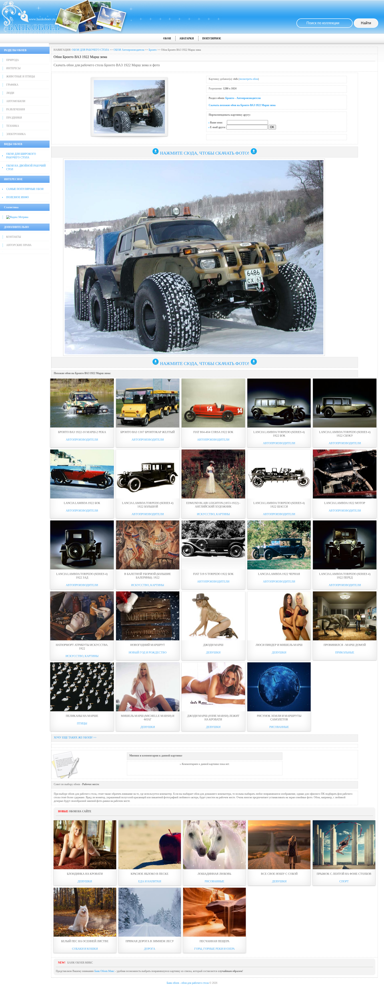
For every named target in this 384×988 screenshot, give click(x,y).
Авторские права (19, 245)
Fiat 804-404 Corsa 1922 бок (213, 432)
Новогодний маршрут (147, 645)
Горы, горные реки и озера (214, 948)
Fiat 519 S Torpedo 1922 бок (213, 574)
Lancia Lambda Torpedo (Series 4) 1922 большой (147, 504)
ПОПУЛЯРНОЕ (211, 38)
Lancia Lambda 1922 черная (279, 574)
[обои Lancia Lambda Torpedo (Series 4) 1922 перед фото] (344, 544)
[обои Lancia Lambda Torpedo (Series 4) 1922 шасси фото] (279, 474)
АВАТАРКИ (186, 38)
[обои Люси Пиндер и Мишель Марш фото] (279, 615)
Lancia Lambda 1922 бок (82, 503)
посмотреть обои (248, 79)
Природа (12, 60)
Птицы (82, 723)
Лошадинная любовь (214, 873)
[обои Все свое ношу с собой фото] (279, 844)
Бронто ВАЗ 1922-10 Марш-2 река (82, 432)
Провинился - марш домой (345, 645)
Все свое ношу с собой (279, 873)
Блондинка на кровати (85, 873)
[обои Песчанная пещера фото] (214, 912)
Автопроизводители (248, 98)
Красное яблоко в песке (149, 873)
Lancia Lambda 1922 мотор (344, 503)
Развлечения (15, 109)
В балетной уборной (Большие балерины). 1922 (147, 575)
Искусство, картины (213, 514)
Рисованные (279, 727)
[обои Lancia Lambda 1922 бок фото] (82, 474)
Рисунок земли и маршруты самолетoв (279, 717)
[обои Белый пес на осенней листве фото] (85, 912)
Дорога (149, 948)
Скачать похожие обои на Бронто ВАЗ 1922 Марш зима (242, 105)
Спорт (344, 881)
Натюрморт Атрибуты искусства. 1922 (82, 646)
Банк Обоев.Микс (104, 971)
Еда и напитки (149, 881)
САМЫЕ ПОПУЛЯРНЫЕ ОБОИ (25, 189)
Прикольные (344, 652)
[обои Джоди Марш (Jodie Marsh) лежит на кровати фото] (213, 686)
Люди (10, 93)
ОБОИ (167, 38)
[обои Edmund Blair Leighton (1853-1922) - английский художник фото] (213, 474)
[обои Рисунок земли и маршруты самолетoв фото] (279, 686)
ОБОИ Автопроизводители (129, 49)
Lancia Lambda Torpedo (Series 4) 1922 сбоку (344, 433)
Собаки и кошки (85, 948)
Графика (12, 84)
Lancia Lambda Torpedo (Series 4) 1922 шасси (279, 504)
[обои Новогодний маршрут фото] (148, 615)
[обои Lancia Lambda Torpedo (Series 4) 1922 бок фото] (279, 403)
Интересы (13, 68)
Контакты (13, 236)
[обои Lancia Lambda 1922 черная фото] (279, 544)
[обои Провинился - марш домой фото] (344, 615)
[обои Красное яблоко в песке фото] (149, 844)
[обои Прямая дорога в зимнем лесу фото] (149, 912)
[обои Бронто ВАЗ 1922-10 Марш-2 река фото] (82, 403)
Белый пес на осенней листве (84, 941)
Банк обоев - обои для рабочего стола (188, 982)
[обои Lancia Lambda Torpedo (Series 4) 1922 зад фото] (82, 544)
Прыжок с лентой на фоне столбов (344, 873)
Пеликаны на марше (82, 716)
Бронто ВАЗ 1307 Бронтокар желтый (147, 432)
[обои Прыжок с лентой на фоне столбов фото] (344, 844)
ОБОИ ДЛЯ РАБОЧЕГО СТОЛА (90, 49)
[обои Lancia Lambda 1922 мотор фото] (344, 474)
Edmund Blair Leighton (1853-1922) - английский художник (213, 504)
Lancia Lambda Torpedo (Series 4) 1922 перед (344, 575)
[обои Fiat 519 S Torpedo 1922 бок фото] (213, 544)
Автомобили (15, 101)
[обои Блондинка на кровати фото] (85, 844)
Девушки (213, 652)
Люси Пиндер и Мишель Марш (279, 645)
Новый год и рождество (147, 652)
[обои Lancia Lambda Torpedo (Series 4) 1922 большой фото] (148, 474)
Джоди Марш (213, 645)
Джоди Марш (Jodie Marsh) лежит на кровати (213, 717)
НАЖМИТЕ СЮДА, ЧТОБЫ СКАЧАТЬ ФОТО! (204, 153)
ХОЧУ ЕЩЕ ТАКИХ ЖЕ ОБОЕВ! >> (75, 737)
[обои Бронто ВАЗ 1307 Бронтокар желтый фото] (148, 403)
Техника (12, 125)
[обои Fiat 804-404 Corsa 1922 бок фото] (213, 403)
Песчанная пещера (214, 941)
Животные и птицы (20, 76)
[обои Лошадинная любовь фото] (214, 844)
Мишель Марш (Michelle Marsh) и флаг (147, 717)
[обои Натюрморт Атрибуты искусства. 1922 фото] (82, 615)
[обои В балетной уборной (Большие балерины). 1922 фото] (148, 544)
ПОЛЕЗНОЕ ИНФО (17, 197)
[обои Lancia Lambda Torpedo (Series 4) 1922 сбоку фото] (344, 403)
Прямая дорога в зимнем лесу (150, 941)
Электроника (16, 134)
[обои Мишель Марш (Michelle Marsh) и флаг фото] (148, 686)
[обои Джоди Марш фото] (213, 615)
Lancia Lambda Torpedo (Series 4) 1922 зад (82, 575)
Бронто (153, 49)
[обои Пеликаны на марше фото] (82, 686)
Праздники (14, 117)
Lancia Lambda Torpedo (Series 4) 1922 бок (279, 433)
